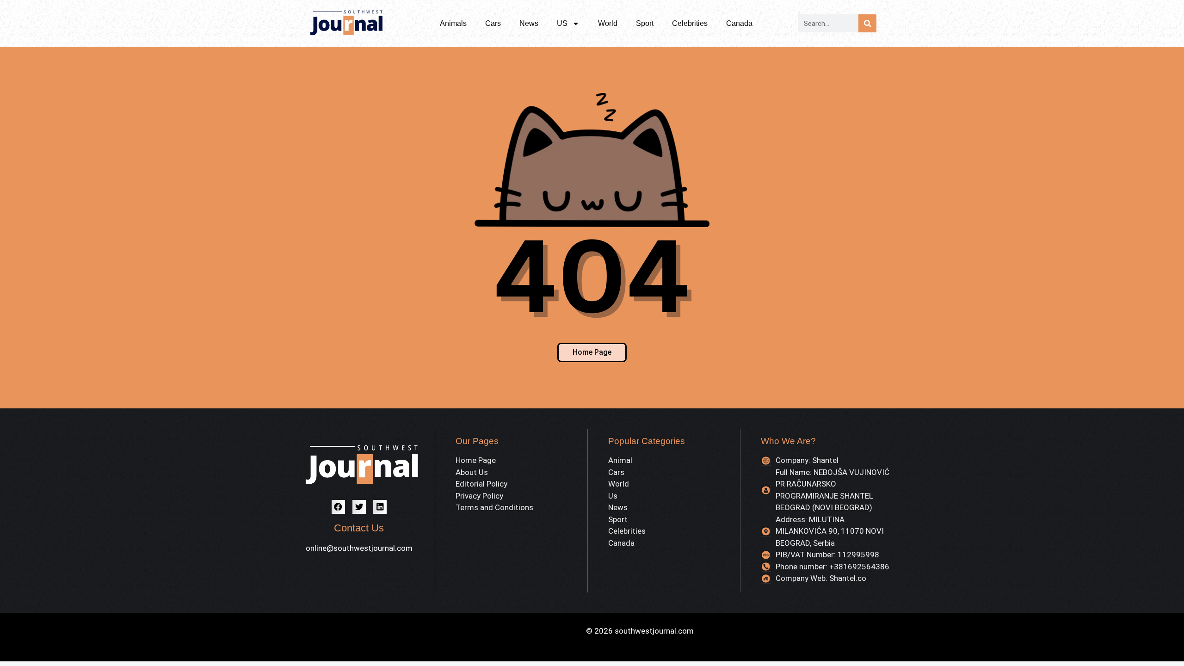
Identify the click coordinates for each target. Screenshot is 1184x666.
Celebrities (690, 23)
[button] (338, 506)
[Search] (867, 23)
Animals (453, 23)
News (528, 23)
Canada (739, 23)
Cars (493, 23)
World (607, 23)
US (562, 23)
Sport (645, 23)
